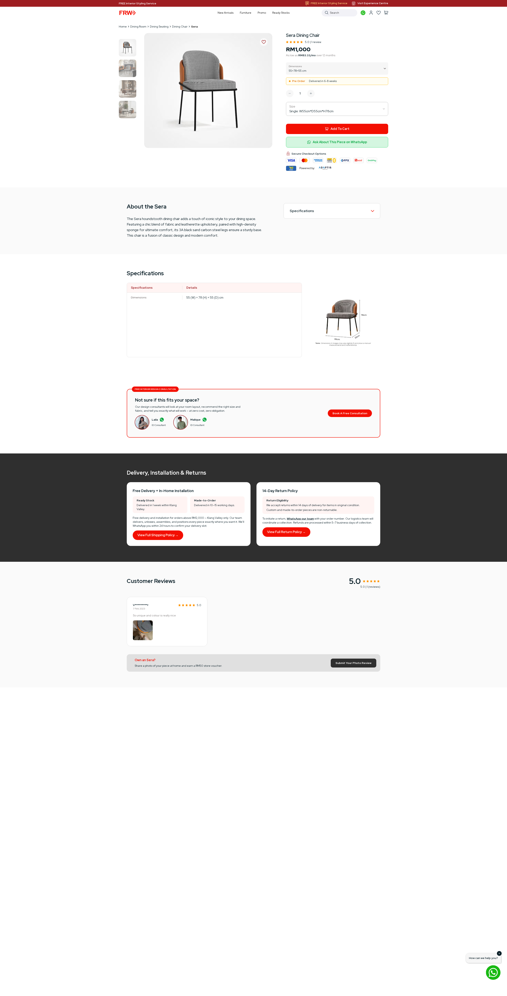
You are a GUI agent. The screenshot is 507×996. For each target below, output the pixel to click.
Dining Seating (159, 26)
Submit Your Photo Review (353, 663)
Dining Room (138, 26)
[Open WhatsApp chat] (493, 972)
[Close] (499, 953)
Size (292, 106)
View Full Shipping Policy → (157, 535)
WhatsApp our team (300, 518)
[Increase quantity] (311, 93)
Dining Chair (180, 26)
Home (123, 26)
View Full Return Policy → (286, 532)
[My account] (371, 12)
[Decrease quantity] (290, 93)
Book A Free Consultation (350, 413)
